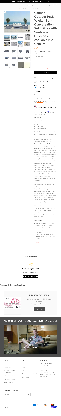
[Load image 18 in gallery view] (14, 65)
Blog (23, 370)
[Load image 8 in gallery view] (27, 44)
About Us (24, 363)
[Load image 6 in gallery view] (14, 44)
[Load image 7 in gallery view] (20, 44)
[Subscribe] (28, 394)
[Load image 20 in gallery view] (27, 65)
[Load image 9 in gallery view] (7, 51)
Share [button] (37, 242)
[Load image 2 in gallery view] (14, 37)
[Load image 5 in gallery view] (7, 44)
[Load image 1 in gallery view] (7, 37)
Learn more (39, 309)
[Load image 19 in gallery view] (20, 65)
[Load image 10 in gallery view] (14, 51)
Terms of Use (7, 367)
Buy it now (46, 72)
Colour (35, 53)
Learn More (43, 109)
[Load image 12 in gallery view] (27, 51)
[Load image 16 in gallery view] (27, 58)
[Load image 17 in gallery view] (7, 65)
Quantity (36, 60)
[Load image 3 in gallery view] (20, 37)
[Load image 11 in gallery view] (20, 51)
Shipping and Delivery (9, 379)
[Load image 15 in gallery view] (20, 58)
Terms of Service (8, 382)
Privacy (6, 363)
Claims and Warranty (9, 375)
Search (24, 367)
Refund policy (7, 385)
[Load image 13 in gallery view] (7, 58)
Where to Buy (25, 377)
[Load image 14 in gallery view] (14, 58)
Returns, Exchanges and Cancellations (10, 371)
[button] (4, 5)
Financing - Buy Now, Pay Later (30, 373)
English (7, 407)
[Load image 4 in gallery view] (27, 37)
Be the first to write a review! (30, 276)
